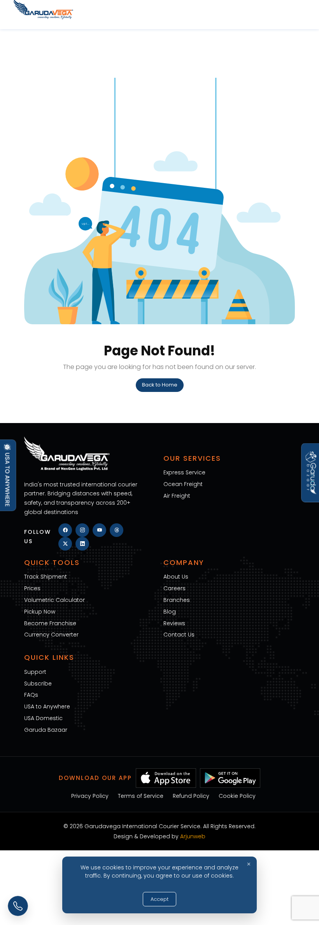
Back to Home (159, 384)
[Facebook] (65, 530)
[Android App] (230, 777)
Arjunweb (192, 836)
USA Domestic (43, 718)
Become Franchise (50, 623)
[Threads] (116, 530)
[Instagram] (82, 530)
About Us (175, 577)
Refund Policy (191, 796)
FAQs (31, 695)
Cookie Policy (237, 796)
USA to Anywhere (47, 706)
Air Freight (176, 496)
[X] (65, 544)
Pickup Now (39, 612)
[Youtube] (99, 530)
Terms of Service (140, 796)
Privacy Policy (90, 796)
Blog (169, 612)
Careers (174, 588)
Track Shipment (45, 577)
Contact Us (179, 634)
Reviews (174, 623)
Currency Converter (51, 634)
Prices (32, 588)
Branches (176, 600)
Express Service (184, 472)
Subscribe (38, 683)
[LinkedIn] (82, 544)
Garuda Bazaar (45, 730)
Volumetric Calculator (54, 600)
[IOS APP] (166, 777)
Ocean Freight (183, 484)
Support (35, 672)
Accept (159, 899)
